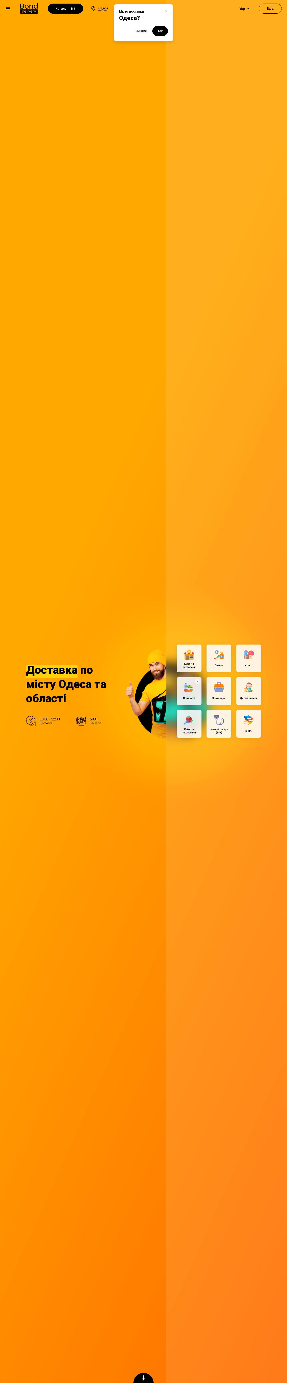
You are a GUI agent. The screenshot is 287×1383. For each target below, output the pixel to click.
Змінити (141, 31)
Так (160, 31)
